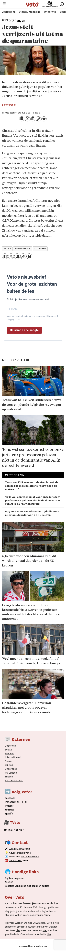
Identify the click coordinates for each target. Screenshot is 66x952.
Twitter (9, 805)
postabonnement (30, 856)
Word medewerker (50, 7)
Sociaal (8, 749)
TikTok (23, 802)
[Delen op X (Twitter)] (27, 119)
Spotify (9, 813)
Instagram (10, 802)
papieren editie (39, 886)
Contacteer (15, 860)
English (9, 776)
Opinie (8, 761)
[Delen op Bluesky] (44, 119)
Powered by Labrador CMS (33, 946)
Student (9, 753)
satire (7, 248)
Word (12, 849)
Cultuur (9, 765)
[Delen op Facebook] (21, 119)
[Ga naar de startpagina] (32, 4)
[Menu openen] (4, 4)
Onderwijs (50, 11)
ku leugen (40, 248)
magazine (15, 878)
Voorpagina (8, 11)
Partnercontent (14, 780)
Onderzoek (11, 769)
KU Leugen (11, 772)
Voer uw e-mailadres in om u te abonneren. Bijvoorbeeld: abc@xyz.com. (32, 318)
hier (18, 930)
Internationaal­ (13, 757)
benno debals (22, 248)
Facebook (10, 798)
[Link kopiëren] (38, 119)
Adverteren (15, 853)
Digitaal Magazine (29, 11)
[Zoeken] (62, 4)
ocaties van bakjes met (18, 886)
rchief (9, 882)
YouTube (9, 809)
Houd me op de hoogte (24, 330)
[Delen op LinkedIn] (33, 119)
